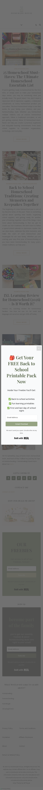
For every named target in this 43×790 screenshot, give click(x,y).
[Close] (39, 348)
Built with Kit (21, 438)
